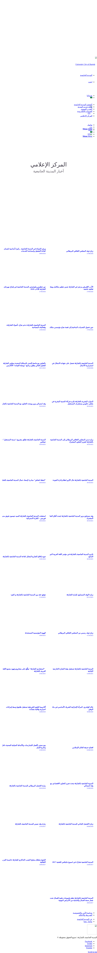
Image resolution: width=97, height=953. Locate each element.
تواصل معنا (88, 921)
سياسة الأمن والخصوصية (82, 913)
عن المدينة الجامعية (84, 919)
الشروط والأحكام (85, 915)
